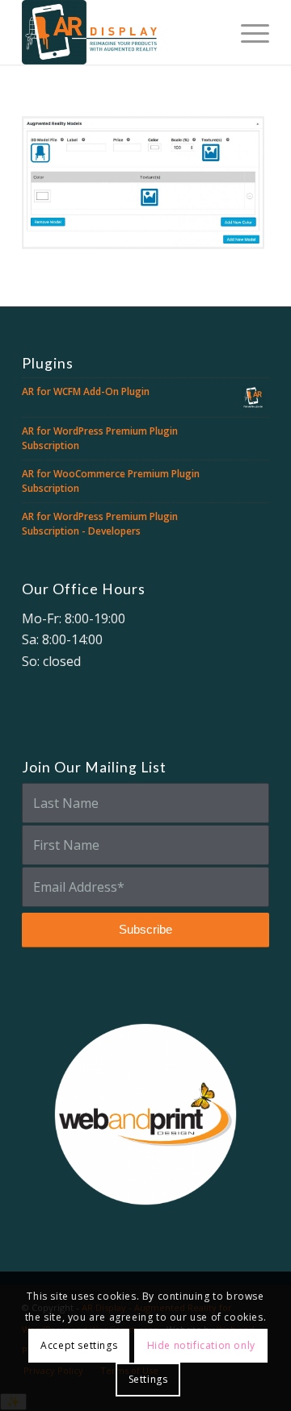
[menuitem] (247, 32)
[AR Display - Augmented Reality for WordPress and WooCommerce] (121, 32)
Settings (148, 1379)
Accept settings (78, 1345)
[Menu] (247, 32)
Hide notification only (201, 1345)
